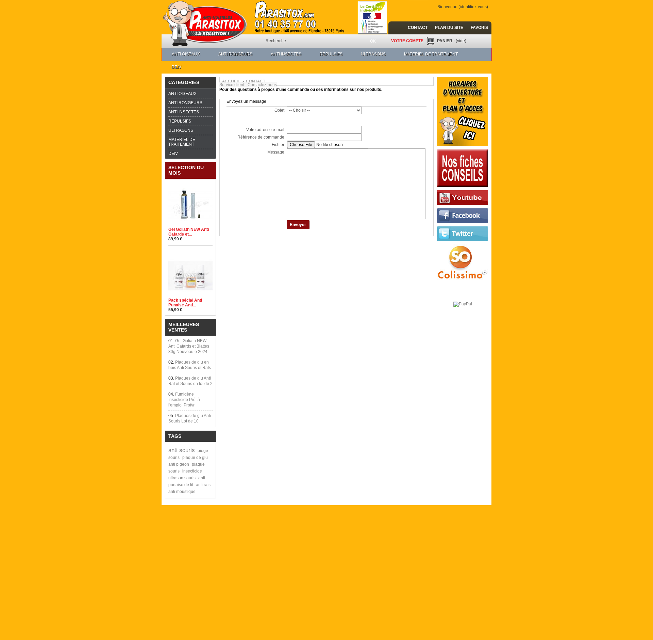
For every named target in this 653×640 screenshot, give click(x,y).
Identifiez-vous (473, 6)
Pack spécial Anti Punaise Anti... (185, 302)
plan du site (449, 27)
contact (418, 27)
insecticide (192, 471)
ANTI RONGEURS (235, 54)
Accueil (231, 81)
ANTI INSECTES (286, 54)
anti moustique (182, 491)
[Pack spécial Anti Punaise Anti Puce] (190, 256)
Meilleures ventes (183, 327)
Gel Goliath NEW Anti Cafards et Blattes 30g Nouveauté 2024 (188, 346)
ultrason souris (182, 478)
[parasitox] (206, 22)
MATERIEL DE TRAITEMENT (431, 54)
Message (275, 152)
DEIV (176, 67)
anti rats (203, 484)
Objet (279, 110)
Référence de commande (260, 137)
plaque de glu (195, 457)
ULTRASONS (373, 54)
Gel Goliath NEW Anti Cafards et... (188, 232)
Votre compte (407, 40)
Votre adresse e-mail (265, 129)
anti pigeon (178, 464)
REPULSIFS (331, 54)
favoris (479, 27)
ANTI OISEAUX (186, 54)
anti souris (181, 450)
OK (373, 41)
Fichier (278, 144)
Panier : (451, 40)
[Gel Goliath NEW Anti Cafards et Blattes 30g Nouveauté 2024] (190, 185)
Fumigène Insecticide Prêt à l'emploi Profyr (184, 399)
